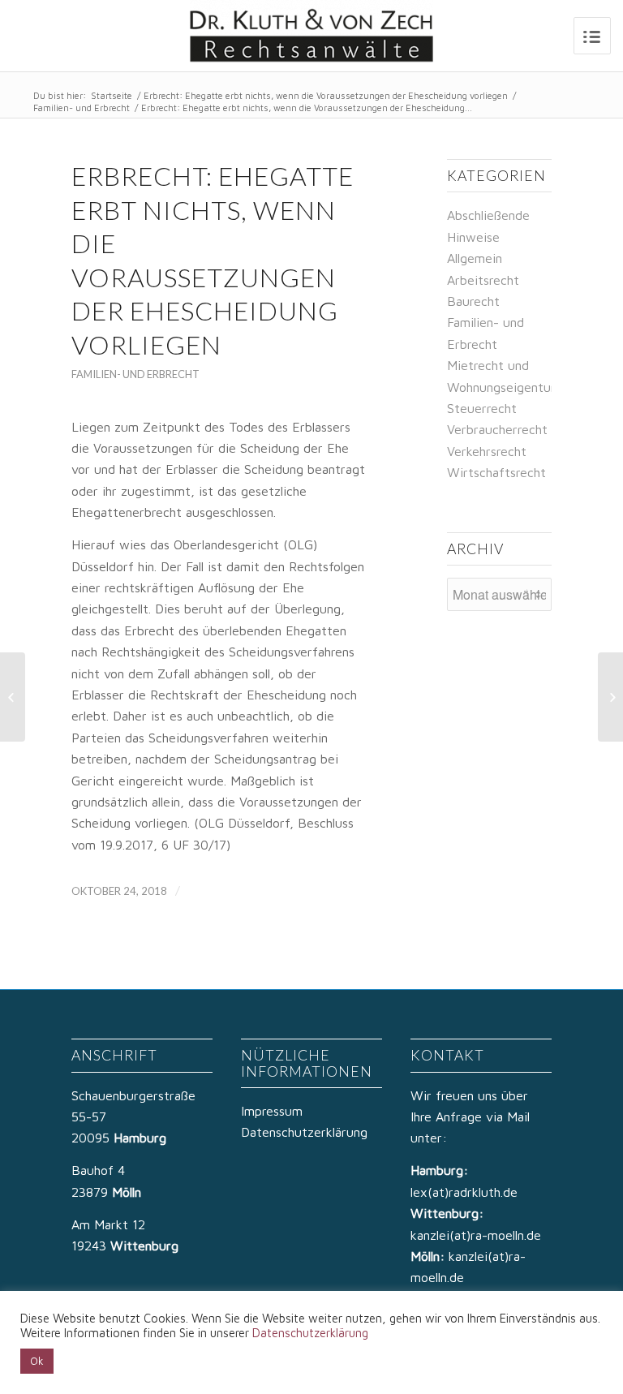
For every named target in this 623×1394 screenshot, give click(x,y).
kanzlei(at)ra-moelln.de (475, 1235)
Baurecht (473, 301)
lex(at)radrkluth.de (466, 1192)
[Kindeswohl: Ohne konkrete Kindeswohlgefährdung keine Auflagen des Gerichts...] (12, 697)
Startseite (111, 95)
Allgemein (474, 258)
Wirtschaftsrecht (496, 472)
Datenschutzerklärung (304, 1132)
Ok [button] (37, 1360)
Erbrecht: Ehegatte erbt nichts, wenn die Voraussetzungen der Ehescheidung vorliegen (326, 95)
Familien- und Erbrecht (81, 107)
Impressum (272, 1111)
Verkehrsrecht (486, 451)
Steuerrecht (482, 408)
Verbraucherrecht (497, 429)
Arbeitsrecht (483, 280)
